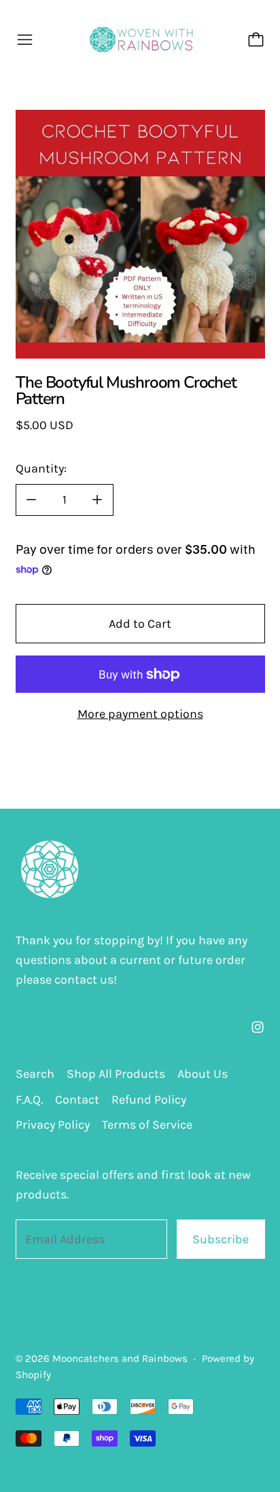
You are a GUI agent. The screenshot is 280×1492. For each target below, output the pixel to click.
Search (35, 1073)
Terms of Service (147, 1124)
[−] (31, 500)
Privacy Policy (53, 1124)
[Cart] (256, 40)
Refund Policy (148, 1099)
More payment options (140, 713)
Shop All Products (116, 1073)
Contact (77, 1099)
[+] (97, 500)
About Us (202, 1073)
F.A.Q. (29, 1099)
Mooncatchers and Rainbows (120, 1358)
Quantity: (41, 468)
